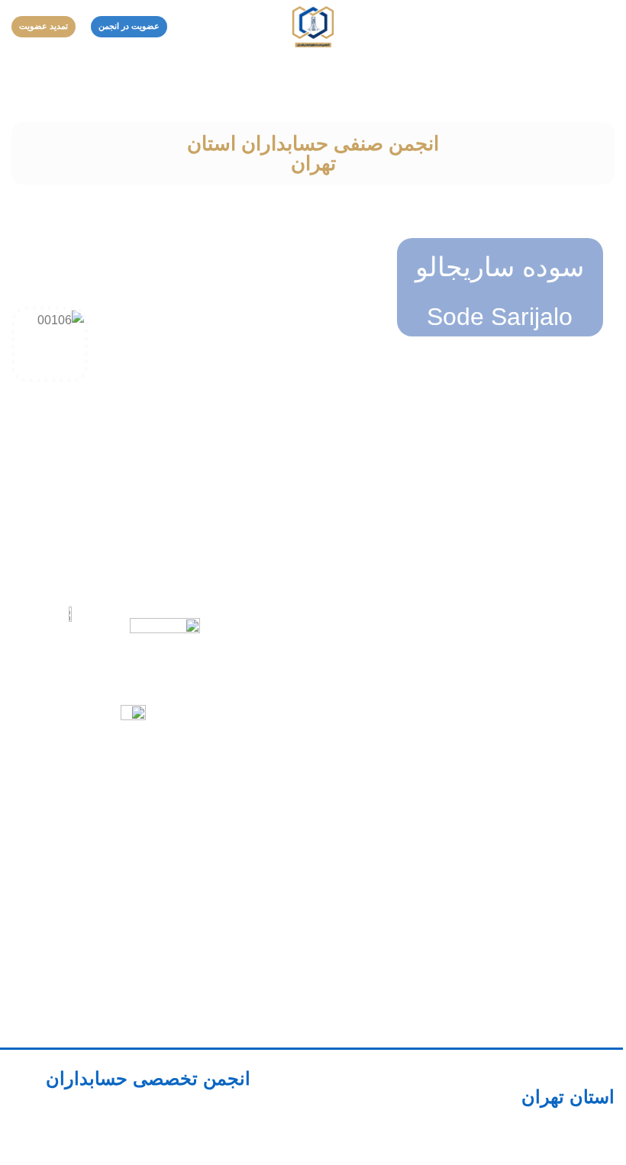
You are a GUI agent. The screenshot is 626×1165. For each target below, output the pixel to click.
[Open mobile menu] (608, 26)
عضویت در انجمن (129, 26)
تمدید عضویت (43, 26)
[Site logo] (313, 25)
